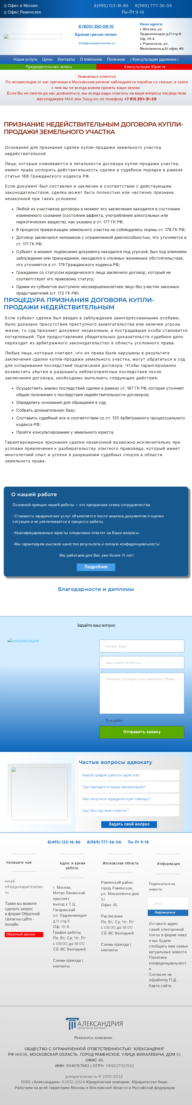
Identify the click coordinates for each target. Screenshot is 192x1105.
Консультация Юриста (145, 66)
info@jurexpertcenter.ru (96, 43)
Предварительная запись (49, 66)
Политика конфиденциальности (167, 963)
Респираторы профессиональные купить (95, 1098)
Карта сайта (160, 985)
